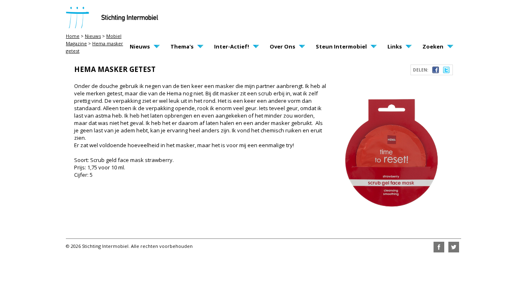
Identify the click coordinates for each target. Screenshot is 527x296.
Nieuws (93, 36)
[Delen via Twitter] (446, 71)
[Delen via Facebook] (435, 71)
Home (72, 36)
